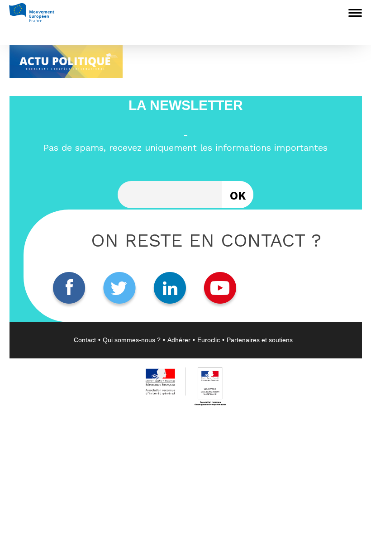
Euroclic (208, 339)
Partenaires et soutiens (260, 339)
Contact (85, 339)
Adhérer (178, 339)
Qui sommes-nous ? (132, 339)
